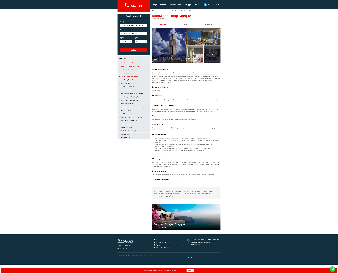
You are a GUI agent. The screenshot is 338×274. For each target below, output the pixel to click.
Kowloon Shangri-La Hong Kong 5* (130, 100)
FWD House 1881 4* (126, 83)
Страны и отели (159, 5)
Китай (171, 11)
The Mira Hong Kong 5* (127, 127)
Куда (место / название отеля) (129, 22)
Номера (185, 24)
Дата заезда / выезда (127, 30)
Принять (190, 270)
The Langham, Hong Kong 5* (128, 120)
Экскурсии (208, 24)
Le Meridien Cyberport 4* (127, 103)
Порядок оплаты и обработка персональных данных (171, 245)
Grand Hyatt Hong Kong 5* (127, 86)
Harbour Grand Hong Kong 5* (128, 90)
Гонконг (177, 11)
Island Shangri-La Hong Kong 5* (129, 96)
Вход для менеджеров (162, 247)
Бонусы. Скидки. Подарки (169, 224)
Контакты (158, 240)
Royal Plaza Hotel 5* (126, 114)
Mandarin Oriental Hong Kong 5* (130, 66)
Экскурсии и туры (192, 5)
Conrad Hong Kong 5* (126, 80)
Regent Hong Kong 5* (126, 110)
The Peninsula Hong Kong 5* (129, 73)
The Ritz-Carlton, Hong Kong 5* (130, 76)
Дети (136, 38)
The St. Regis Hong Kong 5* (128, 131)
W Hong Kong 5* (125, 137)
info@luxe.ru (124, 248)
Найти (133, 50)
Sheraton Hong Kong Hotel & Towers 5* (131, 117)
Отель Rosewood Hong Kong (188, 11)
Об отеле (163, 24)
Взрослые (123, 38)
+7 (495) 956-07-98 (125, 245)
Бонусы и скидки (175, 5)
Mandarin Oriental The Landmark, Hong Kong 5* (134, 107)
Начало (155, 11)
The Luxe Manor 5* (125, 124)
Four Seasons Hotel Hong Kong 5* (130, 63)
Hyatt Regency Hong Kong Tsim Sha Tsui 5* (132, 93)
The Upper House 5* (126, 134)
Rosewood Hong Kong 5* (128, 69)
